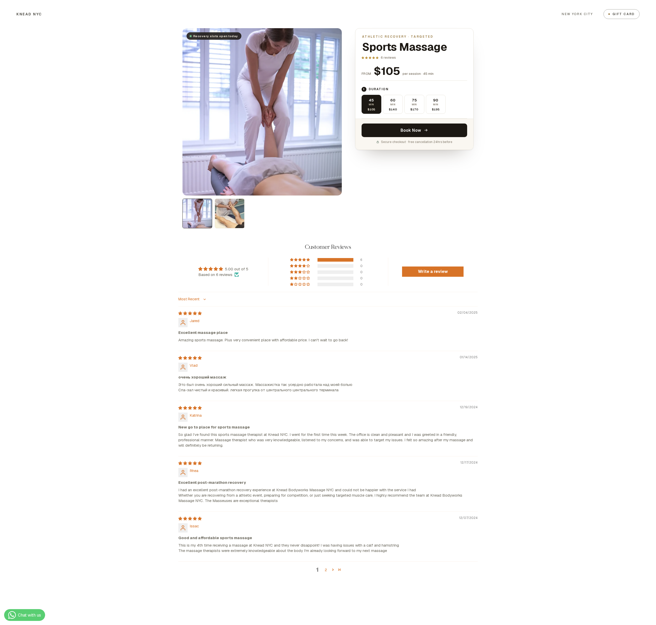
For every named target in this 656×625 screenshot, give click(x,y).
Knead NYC (29, 14)
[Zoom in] (331, 39)
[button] (370, 57)
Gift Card (623, 14)
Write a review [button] (433, 271)
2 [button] (326, 569)
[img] (190, 313)
